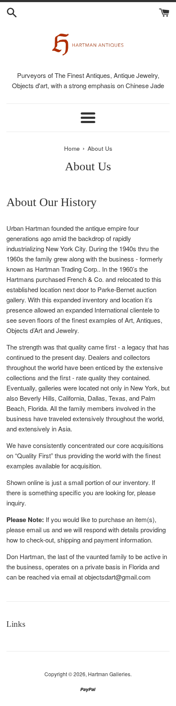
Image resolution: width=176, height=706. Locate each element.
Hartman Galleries (109, 673)
